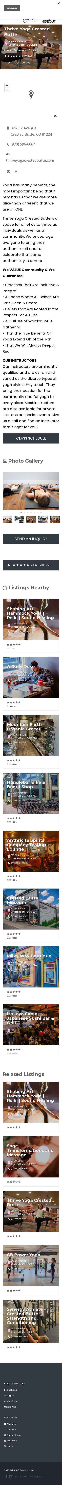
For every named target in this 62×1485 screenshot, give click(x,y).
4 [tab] (31, 512)
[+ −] (31, 100)
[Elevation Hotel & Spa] (31, 20)
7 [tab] (41, 512)
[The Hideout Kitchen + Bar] (49, 20)
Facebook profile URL (16, 171)
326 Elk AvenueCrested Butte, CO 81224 (23, 43)
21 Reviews (25, 56)
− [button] (7, 90)
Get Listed (12, 1440)
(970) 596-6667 (23, 144)
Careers (11, 1429)
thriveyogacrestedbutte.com (30, 160)
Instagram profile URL (9, 171)
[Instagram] (10, 1477)
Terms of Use (14, 1435)
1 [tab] (21, 512)
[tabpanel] (31, 20)
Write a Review (19, 62)
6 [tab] (37, 512)
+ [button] (7, 85)
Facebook (11, 1389)
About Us (12, 1424)
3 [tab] (27, 512)
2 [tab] (24, 512)
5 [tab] (34, 512)
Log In (10, 1446)
